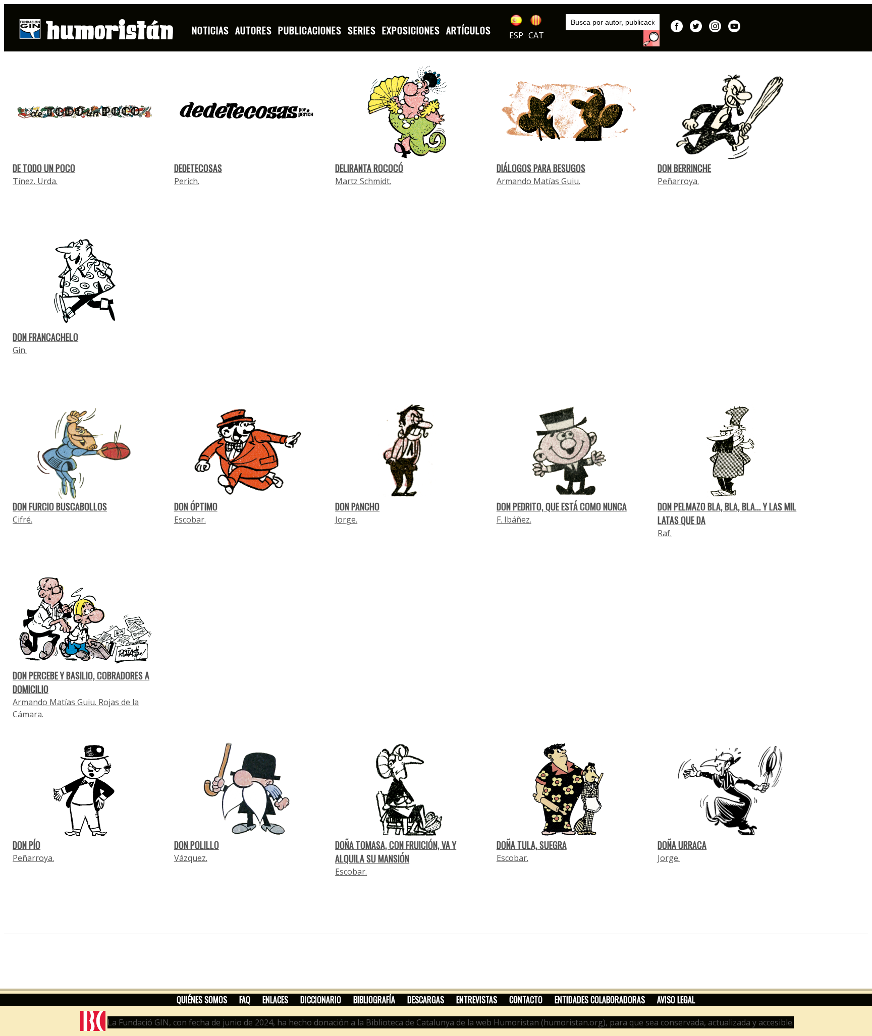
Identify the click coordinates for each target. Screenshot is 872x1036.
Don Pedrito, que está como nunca (562, 506)
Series (362, 30)
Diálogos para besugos (541, 168)
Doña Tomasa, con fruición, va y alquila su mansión (395, 851)
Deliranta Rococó (369, 168)
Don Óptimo (195, 506)
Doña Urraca (682, 844)
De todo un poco (44, 168)
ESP (516, 35)
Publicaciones (310, 30)
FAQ (244, 1000)
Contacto (525, 1000)
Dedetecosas (198, 168)
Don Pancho (357, 506)
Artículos (468, 30)
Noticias (210, 30)
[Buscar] (651, 38)
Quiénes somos (202, 1000)
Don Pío (26, 844)
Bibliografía (374, 1000)
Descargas (425, 1000)
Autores (253, 30)
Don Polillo (196, 844)
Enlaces (275, 1000)
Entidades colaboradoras (600, 1000)
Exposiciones (411, 30)
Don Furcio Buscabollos (60, 506)
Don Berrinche (684, 168)
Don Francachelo (45, 336)
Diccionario (320, 1000)
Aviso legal (676, 1000)
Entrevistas (476, 1000)
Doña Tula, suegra (532, 844)
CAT (536, 35)
